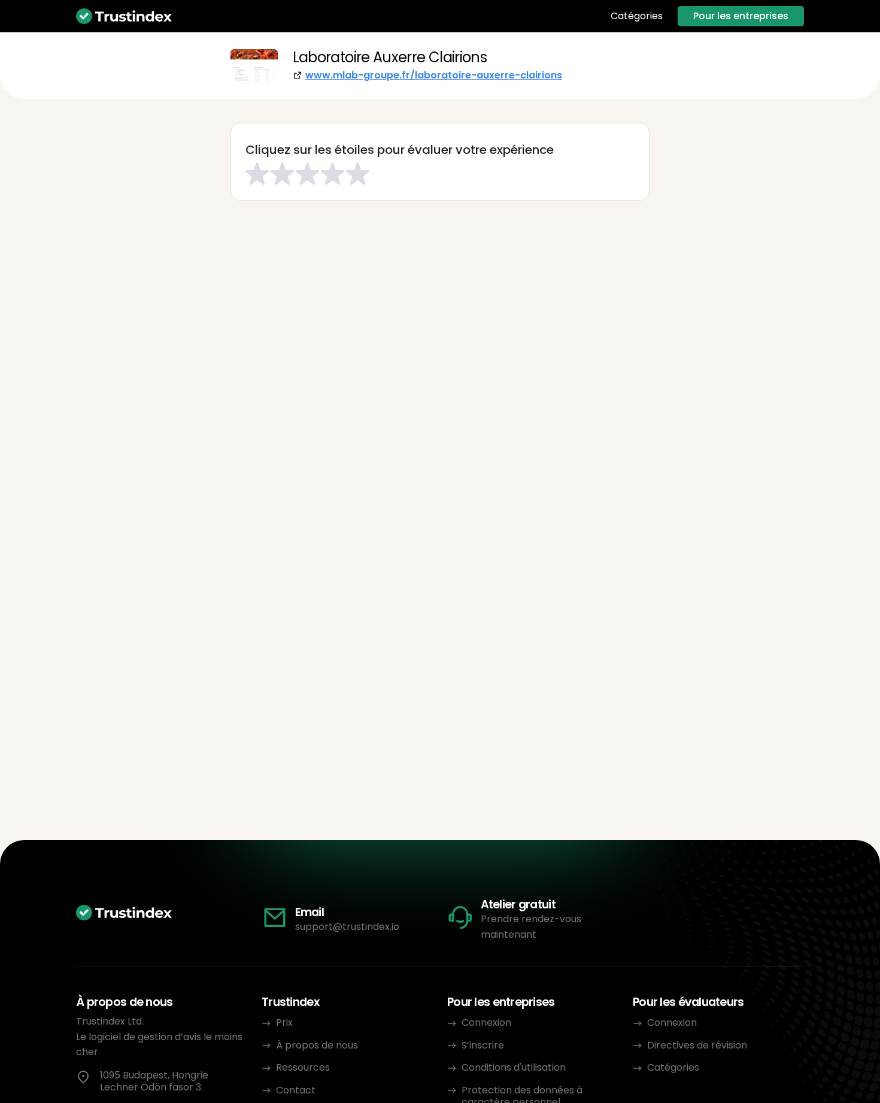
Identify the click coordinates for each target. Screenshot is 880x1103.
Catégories (637, 16)
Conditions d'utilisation (514, 1067)
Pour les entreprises (740, 16)
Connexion (486, 1022)
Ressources (303, 1067)
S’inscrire (483, 1045)
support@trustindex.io (347, 927)
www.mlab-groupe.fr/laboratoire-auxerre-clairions (433, 75)
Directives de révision (697, 1045)
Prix (284, 1022)
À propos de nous (317, 1045)
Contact (295, 1090)
